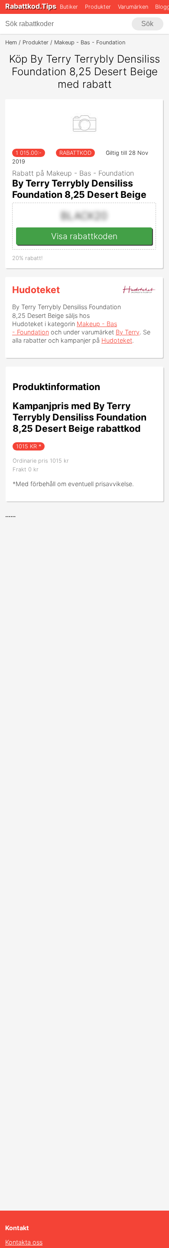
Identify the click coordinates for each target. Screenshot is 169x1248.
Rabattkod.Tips (30, 6)
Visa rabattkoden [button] (84, 236)
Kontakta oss (23, 1242)
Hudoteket (36, 289)
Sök (147, 23)
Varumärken (133, 6)
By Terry (128, 332)
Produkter (98, 6)
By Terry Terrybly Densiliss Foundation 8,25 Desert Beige (79, 188)
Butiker (69, 6)
